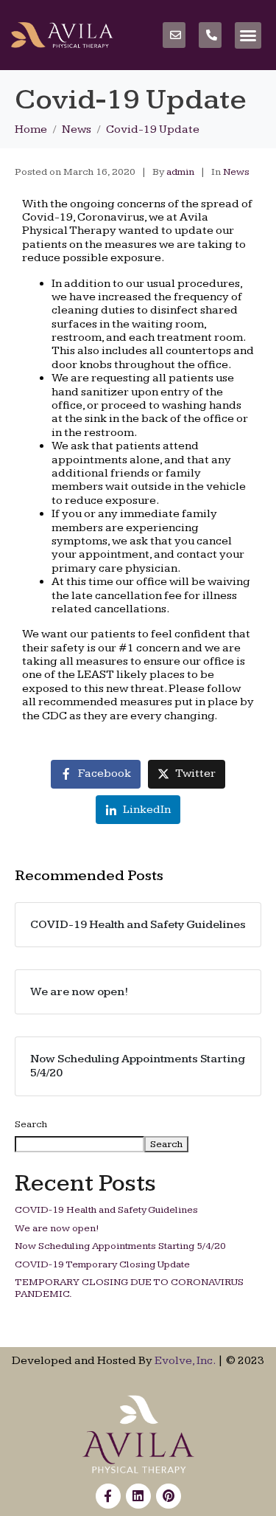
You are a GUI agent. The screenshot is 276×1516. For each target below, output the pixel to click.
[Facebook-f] (108, 1496)
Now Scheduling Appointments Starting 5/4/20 (120, 1246)
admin (180, 172)
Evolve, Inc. (185, 1361)
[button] (248, 35)
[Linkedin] (138, 1496)
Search (31, 1124)
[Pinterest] (168, 1496)
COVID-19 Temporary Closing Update (102, 1264)
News (236, 172)
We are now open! (57, 1228)
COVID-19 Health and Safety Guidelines (106, 1210)
